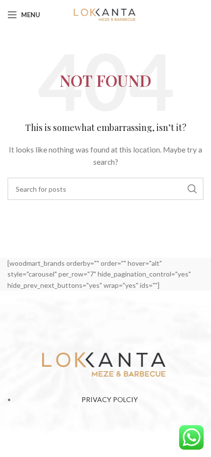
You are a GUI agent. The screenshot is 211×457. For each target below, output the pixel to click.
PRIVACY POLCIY (109, 399)
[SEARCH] (192, 189)
